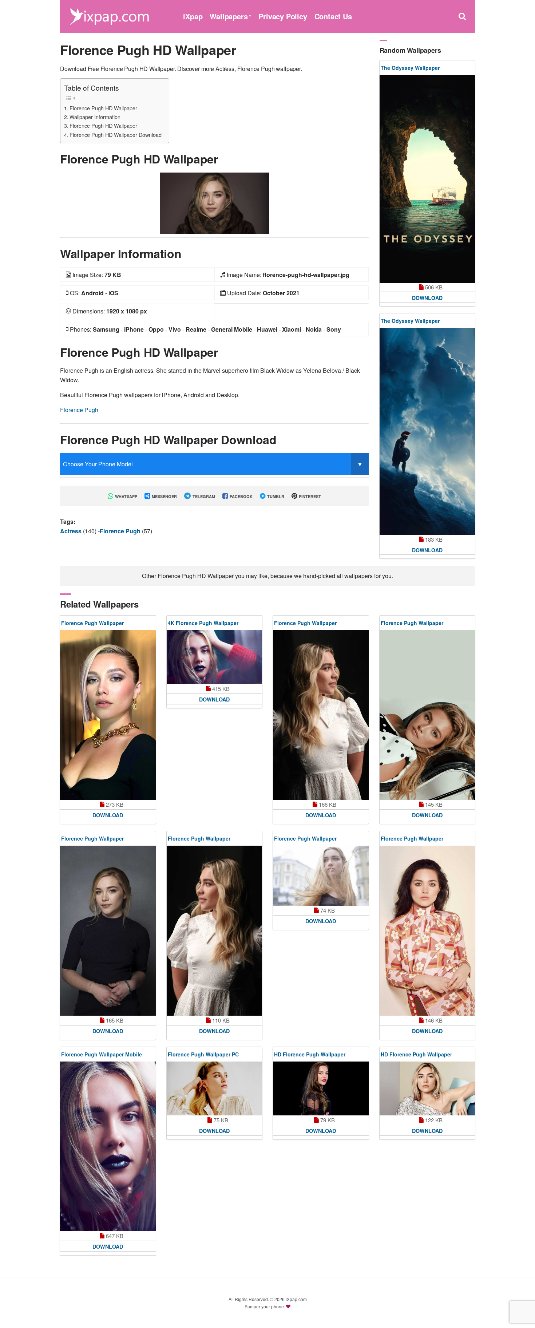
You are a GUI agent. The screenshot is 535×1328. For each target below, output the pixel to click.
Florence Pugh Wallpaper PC (203, 1054)
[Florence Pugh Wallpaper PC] (214, 1088)
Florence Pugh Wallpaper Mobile (101, 1054)
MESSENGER (164, 496)
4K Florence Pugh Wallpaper (203, 623)
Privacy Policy (282, 16)
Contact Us (333, 16)
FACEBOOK (241, 496)
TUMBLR (275, 496)
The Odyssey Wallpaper (410, 67)
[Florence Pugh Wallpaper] (108, 715)
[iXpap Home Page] (109, 15)
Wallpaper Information (95, 116)
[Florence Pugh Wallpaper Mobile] (108, 1146)
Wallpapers (228, 16)
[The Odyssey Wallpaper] (427, 179)
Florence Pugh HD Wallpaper (103, 108)
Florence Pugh (79, 410)
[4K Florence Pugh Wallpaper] (214, 657)
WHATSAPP (125, 496)
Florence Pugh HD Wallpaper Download (116, 134)
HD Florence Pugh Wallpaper (309, 1054)
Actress (71, 531)
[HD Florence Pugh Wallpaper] (321, 1088)
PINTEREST (309, 496)
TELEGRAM (203, 496)
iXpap (192, 16)
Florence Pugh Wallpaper (92, 623)
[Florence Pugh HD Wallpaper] (214, 202)
